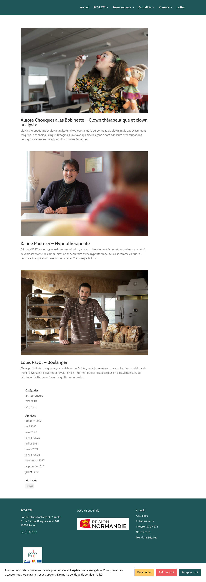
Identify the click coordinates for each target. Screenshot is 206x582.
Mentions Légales (146, 537)
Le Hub (181, 7)
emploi (30, 486)
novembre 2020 (34, 460)
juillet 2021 (31, 443)
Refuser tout (166, 572)
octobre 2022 (33, 421)
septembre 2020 (35, 466)
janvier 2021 (32, 455)
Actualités (142, 516)
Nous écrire (143, 532)
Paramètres (144, 572)
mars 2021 (31, 449)
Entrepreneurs (34, 395)
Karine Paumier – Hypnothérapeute (55, 243)
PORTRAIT (31, 401)
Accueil (84, 7)
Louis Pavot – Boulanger (44, 362)
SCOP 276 (31, 407)
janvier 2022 (32, 437)
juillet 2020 (31, 472)
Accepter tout (190, 572)
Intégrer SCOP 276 (147, 526)
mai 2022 (30, 426)
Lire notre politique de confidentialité (79, 574)
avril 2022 (31, 432)
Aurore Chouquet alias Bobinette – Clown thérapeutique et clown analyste (84, 122)
